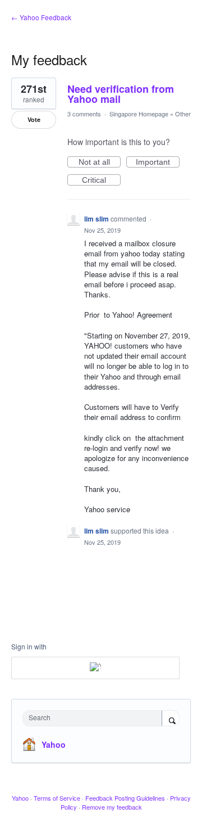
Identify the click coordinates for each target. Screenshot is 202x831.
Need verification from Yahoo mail (120, 94)
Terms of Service (57, 797)
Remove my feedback (112, 806)
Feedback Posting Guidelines (125, 797)
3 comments (84, 113)
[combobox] (95, 718)
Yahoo (54, 744)
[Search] (171, 719)
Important (158, 162)
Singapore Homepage (138, 113)
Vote (33, 119)
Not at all (100, 162)
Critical (101, 180)
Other (183, 113)
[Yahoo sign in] (95, 668)
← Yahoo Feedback (41, 17)
